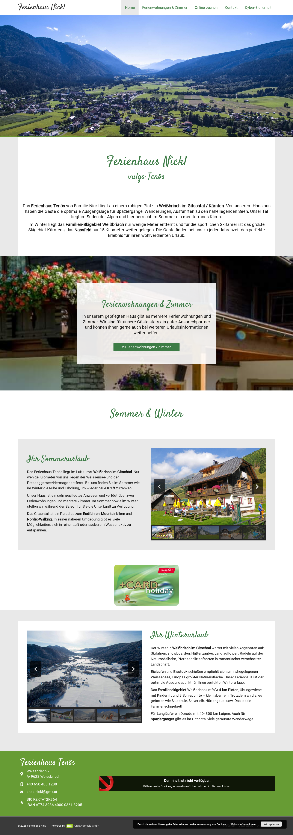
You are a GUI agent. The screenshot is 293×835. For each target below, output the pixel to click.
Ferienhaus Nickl (41, 7)
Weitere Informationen (243, 824)
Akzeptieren (271, 824)
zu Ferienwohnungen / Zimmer (146, 347)
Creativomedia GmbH (87, 825)
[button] (6, 76)
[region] (146, 76)
